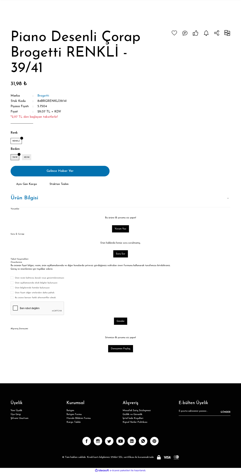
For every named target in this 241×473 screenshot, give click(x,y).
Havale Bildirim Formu (79, 418)
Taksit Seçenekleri (19, 259)
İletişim (70, 410)
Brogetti (43, 95)
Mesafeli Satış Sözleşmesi (137, 410)
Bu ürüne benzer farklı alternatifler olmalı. (35, 298)
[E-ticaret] (120, 470)
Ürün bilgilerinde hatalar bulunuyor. (32, 288)
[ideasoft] (102, 470)
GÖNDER (225, 412)
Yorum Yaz (120, 229)
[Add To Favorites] (174, 33)
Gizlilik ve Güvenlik (132, 414)
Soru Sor (120, 254)
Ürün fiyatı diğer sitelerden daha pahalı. (35, 293)
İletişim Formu (74, 414)
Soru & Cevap (17, 234)
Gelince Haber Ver (60, 171)
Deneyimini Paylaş (120, 348)
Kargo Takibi (74, 422)
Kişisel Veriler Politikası (135, 422)
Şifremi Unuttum (19, 418)
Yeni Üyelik (16, 410)
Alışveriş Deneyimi (19, 329)
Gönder (121, 321)
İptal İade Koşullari (133, 418)
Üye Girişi (16, 414)
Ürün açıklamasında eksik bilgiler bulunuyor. (36, 283)
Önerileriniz (16, 262)
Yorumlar (15, 209)
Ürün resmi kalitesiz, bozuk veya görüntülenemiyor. (39, 278)
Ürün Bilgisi (24, 198)
